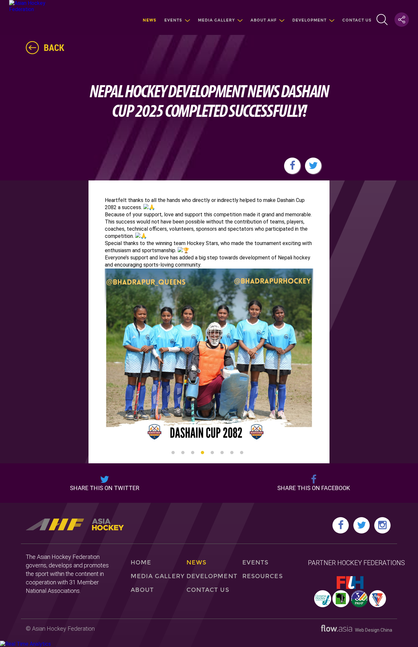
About (142, 589)
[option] (209, 356)
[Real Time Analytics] (25, 644)
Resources (262, 576)
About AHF (263, 20)
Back (54, 47)
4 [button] (202, 452)
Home (141, 562)
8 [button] (241, 452)
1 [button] (173, 452)
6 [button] (222, 452)
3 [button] (192, 452)
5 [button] (212, 452)
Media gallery (216, 20)
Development (309, 20)
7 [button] (231, 452)
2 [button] (183, 452)
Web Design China (372, 630)
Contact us (357, 20)
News (149, 20)
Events (173, 20)
